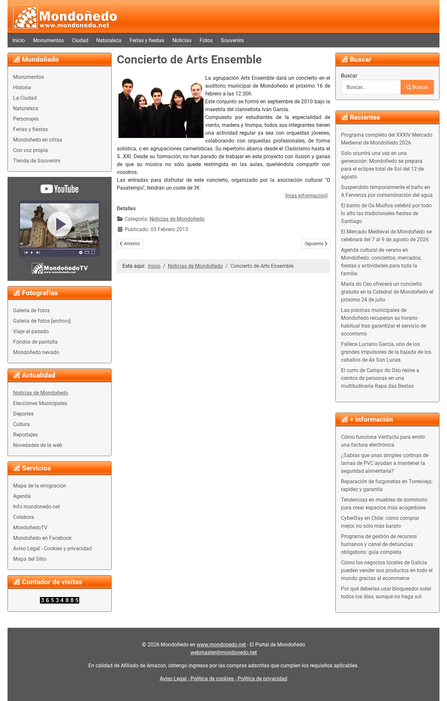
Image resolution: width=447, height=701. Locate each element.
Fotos (206, 40)
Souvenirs (232, 40)
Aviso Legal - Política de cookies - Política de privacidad (223, 678)
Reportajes (25, 435)
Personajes (26, 119)
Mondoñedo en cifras (37, 140)
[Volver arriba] (435, 689)
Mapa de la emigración (39, 486)
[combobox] (371, 87)
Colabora (23, 517)
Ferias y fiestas (147, 40)
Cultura (21, 424)
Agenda (22, 496)
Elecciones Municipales (40, 403)
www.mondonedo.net (221, 644)
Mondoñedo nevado (36, 352)
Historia (22, 87)
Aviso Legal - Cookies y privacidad (52, 548)
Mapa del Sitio (29, 559)
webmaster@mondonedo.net (223, 652)
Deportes (23, 414)
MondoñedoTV (30, 527)
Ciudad (80, 40)
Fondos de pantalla (35, 342)
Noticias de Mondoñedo (40, 393)
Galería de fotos (31, 310)
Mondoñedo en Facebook (42, 538)
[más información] (306, 196)
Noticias (181, 40)
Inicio (18, 40)
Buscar (349, 76)
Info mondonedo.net (36, 507)
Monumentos (48, 40)
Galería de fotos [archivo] (42, 321)
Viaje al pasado (31, 331)
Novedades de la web (37, 445)
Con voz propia (30, 150)
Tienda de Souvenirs (36, 161)
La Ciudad (25, 98)
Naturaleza (108, 40)
